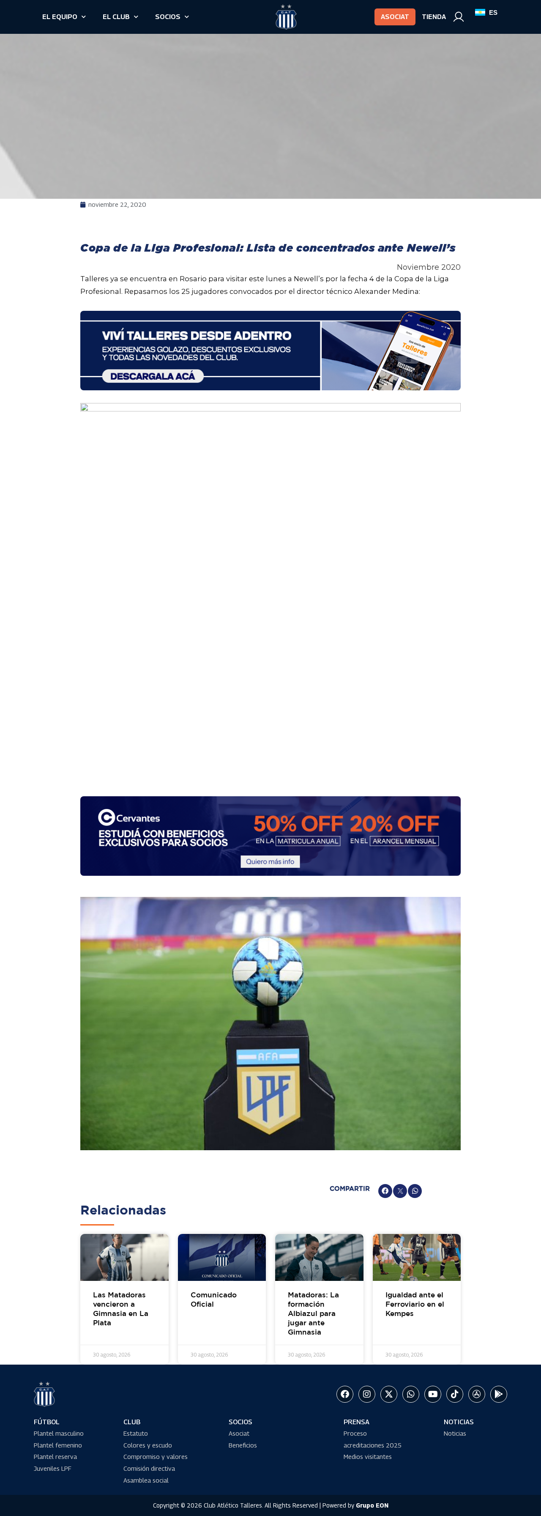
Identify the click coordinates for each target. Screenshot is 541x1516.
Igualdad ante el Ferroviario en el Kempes (414, 1304)
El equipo (59, 17)
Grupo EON (372, 1505)
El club (116, 17)
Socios (167, 17)
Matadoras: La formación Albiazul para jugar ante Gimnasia (313, 1314)
